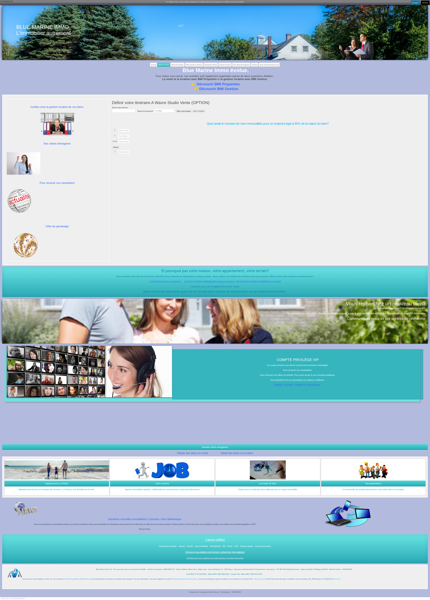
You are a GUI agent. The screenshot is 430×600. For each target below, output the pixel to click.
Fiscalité (190, 546)
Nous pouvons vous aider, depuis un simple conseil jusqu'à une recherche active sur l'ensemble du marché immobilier (356, 313)
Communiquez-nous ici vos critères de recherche (386, 319)
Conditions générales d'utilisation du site (78, 579)
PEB (224, 546)
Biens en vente (163, 65)
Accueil (153, 65)
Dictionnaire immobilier (168, 546)
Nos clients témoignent (241, 65)
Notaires (182, 546)
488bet (3, 598)
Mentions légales (246, 546)
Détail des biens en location (237, 453)
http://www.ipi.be (259, 579)
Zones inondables (201, 546)
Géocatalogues (215, 546)
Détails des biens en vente (192, 453)
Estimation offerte (210, 65)
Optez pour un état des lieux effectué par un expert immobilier (267, 489)
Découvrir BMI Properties (218, 84)
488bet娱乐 (22, 598)
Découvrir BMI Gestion (218, 89)
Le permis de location (263, 546)
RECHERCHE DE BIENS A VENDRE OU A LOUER (258, 281)
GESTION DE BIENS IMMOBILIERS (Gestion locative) (209, 281)
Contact (254, 65)
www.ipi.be (337, 579)
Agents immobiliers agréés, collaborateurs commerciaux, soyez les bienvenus (162, 489)
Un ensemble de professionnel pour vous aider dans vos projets (373, 489)
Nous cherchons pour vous (269, 65)
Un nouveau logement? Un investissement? (399, 308)
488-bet (8, 598)
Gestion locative (225, 65)
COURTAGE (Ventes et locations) (165, 281)
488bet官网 (14, 598)
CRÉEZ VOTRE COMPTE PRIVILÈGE (297, 384)
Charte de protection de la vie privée (184, 579)
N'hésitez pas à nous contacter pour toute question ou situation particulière (215, 558)
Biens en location (177, 65)
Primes (229, 546)
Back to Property (198, 111)
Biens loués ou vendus (194, 65)
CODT (236, 546)
